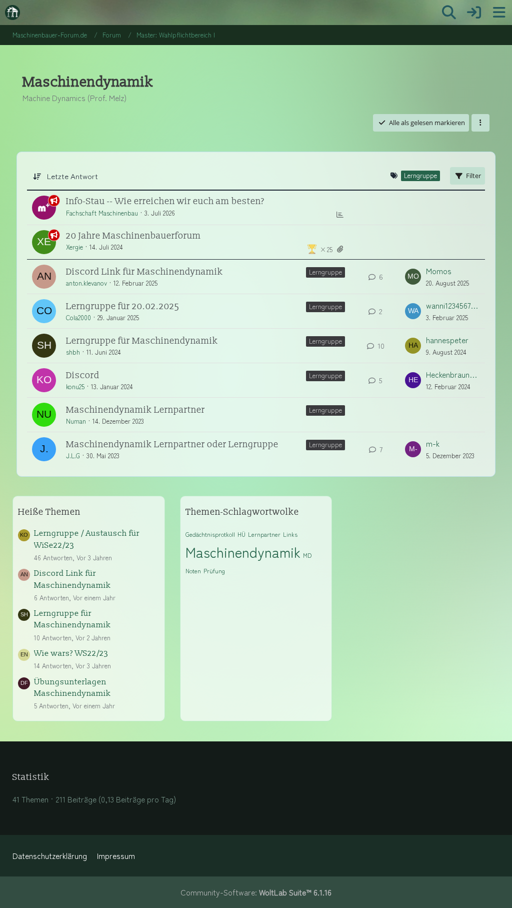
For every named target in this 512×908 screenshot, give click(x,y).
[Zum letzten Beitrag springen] (413, 277)
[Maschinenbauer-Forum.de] (12, 13)
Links (290, 534)
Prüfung (214, 570)
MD (307, 555)
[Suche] (449, 13)
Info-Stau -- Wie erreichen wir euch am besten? (165, 201)
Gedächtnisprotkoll (210, 534)
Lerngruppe (325, 272)
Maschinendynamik (243, 552)
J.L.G (73, 455)
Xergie (74, 247)
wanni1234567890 (453, 305)
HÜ (242, 534)
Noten (193, 570)
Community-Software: (256, 892)
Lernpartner (264, 534)
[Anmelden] (474, 12)
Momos (439, 271)
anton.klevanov (86, 283)
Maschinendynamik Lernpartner (135, 410)
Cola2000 (78, 317)
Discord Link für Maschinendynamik (144, 272)
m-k (433, 443)
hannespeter (447, 340)
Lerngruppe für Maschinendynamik (142, 341)
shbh (73, 352)
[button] (481, 123)
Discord (83, 375)
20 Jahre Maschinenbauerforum (133, 236)
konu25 (75, 386)
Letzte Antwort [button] (72, 176)
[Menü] (499, 13)
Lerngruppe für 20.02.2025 (123, 306)
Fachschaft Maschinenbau (102, 213)
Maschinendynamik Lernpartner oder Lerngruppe (172, 444)
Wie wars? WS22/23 (71, 653)
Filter (473, 175)
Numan (76, 421)
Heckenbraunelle (453, 374)
